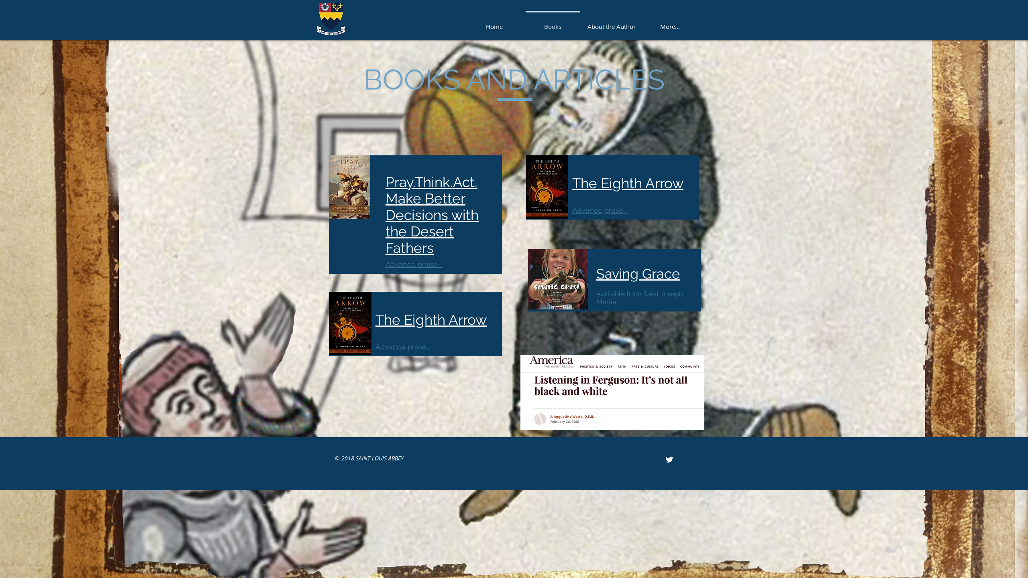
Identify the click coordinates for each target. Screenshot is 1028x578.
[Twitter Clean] (669, 459)
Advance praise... (414, 264)
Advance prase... (402, 346)
